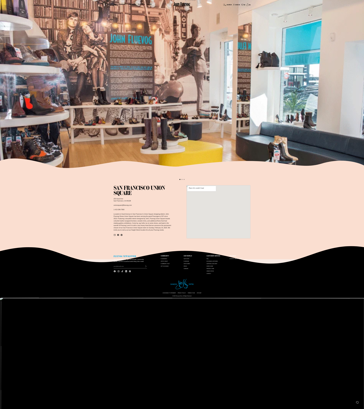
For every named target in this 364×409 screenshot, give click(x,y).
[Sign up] (146, 266)
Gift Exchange (165, 266)
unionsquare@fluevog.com (123, 205)
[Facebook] (118, 235)
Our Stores (187, 263)
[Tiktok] (122, 271)
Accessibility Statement (169, 292)
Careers (186, 268)
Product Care (210, 268)
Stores (119, 32)
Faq (207, 258)
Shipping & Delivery (212, 263)
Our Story (186, 258)
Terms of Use (191, 292)
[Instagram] (118, 271)
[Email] (115, 235)
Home (115, 32)
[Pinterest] (121, 235)
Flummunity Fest (165, 263)
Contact (209, 273)
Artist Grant (164, 261)
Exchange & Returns (212, 261)
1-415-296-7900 (119, 209)
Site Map (199, 292)
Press (185, 266)
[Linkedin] (126, 271)
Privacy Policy (182, 292)
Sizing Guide (210, 266)
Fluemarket (164, 258)
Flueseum (186, 261)
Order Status (210, 271)
